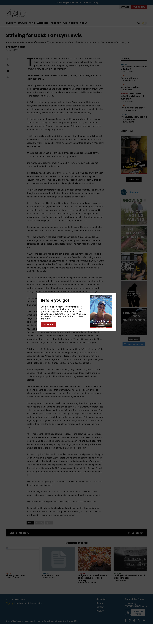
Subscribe (48, 324)
